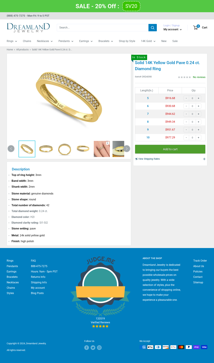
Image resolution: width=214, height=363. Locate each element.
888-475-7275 (39, 266)
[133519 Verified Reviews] (100, 326)
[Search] (152, 27)
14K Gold (146, 41)
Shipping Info (39, 282)
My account (171, 29)
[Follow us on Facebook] (86, 347)
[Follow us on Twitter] (93, 347)
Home (10, 49)
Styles (10, 293)
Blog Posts (37, 293)
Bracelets (103, 41)
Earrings (84, 41)
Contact (197, 276)
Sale (175, 41)
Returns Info (38, 276)
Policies (197, 271)
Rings (10, 41)
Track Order (200, 260)
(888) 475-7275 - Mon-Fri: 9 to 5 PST (28, 15)
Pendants (64, 41)
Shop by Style (127, 41)
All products (22, 49)
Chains (27, 41)
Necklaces (43, 41)
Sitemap (198, 282)
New (164, 41)
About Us (198, 266)
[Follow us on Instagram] (99, 347)
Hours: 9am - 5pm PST (44, 271)
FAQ (33, 260)
